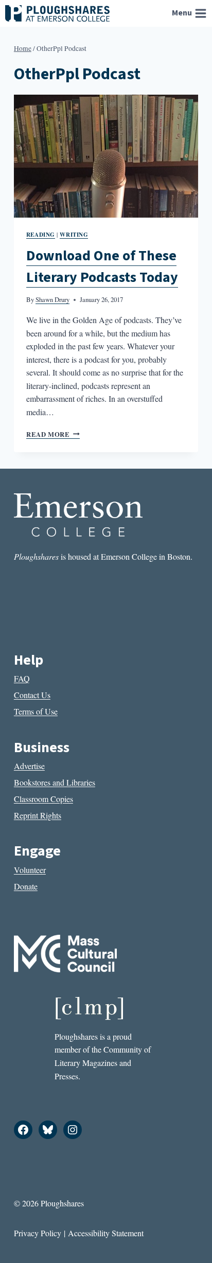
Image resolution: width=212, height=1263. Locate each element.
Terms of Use (36, 711)
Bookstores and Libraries (54, 782)
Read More (53, 434)
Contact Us (32, 694)
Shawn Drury (52, 299)
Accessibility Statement (106, 1233)
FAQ (22, 678)
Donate (26, 886)
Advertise (29, 765)
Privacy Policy (37, 1233)
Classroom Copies (43, 798)
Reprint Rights (37, 815)
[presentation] (106, 156)
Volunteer (30, 869)
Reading (40, 234)
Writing (74, 234)
